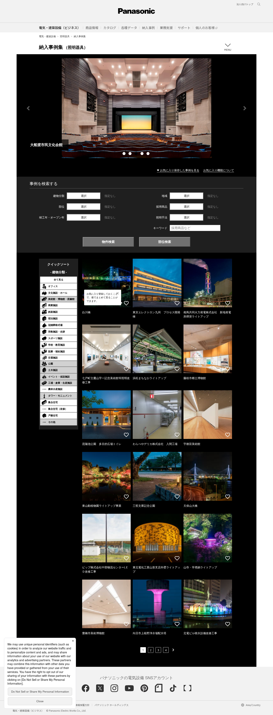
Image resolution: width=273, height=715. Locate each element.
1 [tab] (125, 154)
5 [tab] (148, 154)
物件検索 (108, 241)
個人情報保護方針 (80, 705)
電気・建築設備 (47, 36)
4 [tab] (142, 154)
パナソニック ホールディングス (112, 705)
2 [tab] (131, 154)
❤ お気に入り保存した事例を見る (178, 170)
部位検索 (164, 241)
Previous (28, 108)
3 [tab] (136, 154)
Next (245, 108)
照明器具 (65, 36)
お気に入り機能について (218, 170)
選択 (84, 196)
